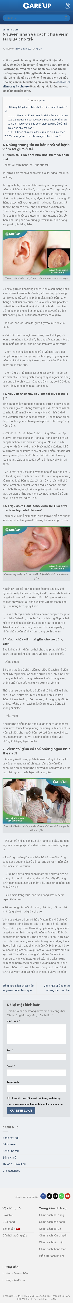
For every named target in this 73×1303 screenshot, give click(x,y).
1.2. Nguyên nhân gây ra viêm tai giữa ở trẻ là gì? (37, 119)
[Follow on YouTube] (67, 1196)
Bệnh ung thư (11, 1151)
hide (42, 100)
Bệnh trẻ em (10, 30)
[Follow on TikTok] (49, 1196)
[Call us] (61, 1196)
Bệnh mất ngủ (11, 1137)
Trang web (13, 1082)
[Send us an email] (55, 1196)
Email (11, 1066)
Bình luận (13, 1021)
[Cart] (67, 6)
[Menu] (5, 6)
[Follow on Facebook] (43, 1196)
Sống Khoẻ (9, 1157)
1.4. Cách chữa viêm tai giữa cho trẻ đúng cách (36, 132)
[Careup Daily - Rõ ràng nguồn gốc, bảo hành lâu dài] (36, 6)
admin (39, 49)
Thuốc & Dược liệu (14, 1164)
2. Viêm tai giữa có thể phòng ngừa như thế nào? (32, 136)
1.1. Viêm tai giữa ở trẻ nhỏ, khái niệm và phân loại (38, 115)
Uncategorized (11, 1170)
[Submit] (66, 17)
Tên (10, 1050)
